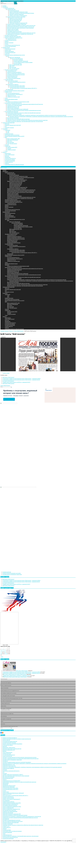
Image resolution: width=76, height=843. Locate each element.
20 (5, 652)
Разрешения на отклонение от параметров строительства (20, 34)
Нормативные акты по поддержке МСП (11, 780)
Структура (7, 53)
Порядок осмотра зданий (12, 29)
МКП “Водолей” (12, 67)
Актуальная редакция (14, 10)
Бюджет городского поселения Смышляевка (12, 743)
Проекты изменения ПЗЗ (14, 21)
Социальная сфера (9, 79)
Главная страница (4, 331)
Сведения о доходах (9, 127)
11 (2, 650)
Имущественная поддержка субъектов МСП (14, 90)
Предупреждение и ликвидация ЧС (15, 94)
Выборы (6, 41)
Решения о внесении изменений (16, 14)
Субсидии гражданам (7, 832)
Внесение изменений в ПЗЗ (15, 20)
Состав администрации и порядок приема (23, 62)
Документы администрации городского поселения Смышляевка (17, 762)
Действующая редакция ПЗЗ (15, 19)
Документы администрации (11, 35)
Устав (6, 151)
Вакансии (7, 100)
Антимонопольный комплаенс (14, 78)
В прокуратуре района (10, 159)
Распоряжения (6, 819)
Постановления (6, 800)
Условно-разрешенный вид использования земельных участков (21, 32)
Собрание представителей (8, 122)
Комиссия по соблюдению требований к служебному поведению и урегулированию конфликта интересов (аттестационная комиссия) (36, 115)
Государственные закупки (10, 40)
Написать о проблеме (9, 399)
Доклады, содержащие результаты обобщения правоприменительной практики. (25, 104)
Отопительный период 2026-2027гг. (17, 87)
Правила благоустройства (13, 30)
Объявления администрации (11, 99)
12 (3, 650)
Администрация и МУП (12, 147)
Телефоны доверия (11, 149)
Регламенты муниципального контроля (16, 74)
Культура (7, 156)
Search (1, 3)
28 (6, 653)
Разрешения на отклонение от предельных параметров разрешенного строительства (22, 816)
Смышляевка (3, 842)
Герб (8, 131)
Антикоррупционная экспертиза (14, 114)
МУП (8, 56)
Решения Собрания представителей (13, 36)
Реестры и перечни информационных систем (15, 55)
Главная (4, 5)
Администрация (6, 47)
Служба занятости (9, 162)
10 (1, 650)
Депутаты (7, 124)
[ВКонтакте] (1, 732)
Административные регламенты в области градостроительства (21, 25)
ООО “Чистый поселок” (14, 68)
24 (1, 653)
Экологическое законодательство (12, 45)
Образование (10, 89)
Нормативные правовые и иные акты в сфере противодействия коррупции (24, 112)
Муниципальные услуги (12, 76)
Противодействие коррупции (11, 111)
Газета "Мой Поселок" (19, 331)
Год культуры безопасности (13, 93)
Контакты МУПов (18, 63)
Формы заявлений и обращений (21, 61)
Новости (4, 152)
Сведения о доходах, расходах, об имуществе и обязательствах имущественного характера (27, 120)
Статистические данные (12, 80)
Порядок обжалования (12, 77)
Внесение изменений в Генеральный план (12, 748)
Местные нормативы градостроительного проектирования (20, 28)
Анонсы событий (6, 740)
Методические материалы (13, 117)
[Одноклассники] (2, 732)
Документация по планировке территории (16, 24)
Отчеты (6, 44)
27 (5, 653)
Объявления (7, 157)
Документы (5, 7)
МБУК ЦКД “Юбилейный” (14, 57)
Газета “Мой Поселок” (10, 154)
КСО (6, 126)
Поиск (1, 2)
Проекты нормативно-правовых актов (13, 37)
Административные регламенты (14, 72)
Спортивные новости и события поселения (14, 164)
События (7, 163)
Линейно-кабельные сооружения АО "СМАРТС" (13, 774)
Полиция (7, 144)
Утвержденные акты (11, 39)
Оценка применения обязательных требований (17, 109)
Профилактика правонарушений (14, 105)
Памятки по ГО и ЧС (11, 95)
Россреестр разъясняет (10, 160)
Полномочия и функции (10, 52)
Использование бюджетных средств (17, 82)
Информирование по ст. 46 (13, 106)
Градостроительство (9, 8)
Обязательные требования (13, 108)
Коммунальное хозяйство (12, 84)
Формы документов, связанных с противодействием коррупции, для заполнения (25, 121)
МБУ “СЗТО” (12, 66)
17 (1, 652)
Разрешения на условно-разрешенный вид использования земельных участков (20, 817)
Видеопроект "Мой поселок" (9, 747)
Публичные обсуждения (10, 48)
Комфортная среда (9, 133)
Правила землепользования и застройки (16, 16)
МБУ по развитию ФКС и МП (15, 64)
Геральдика (7, 130)
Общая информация (9, 51)
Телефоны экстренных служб (13, 96)
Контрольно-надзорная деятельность (13, 103)
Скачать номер (6, 373)
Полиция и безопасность (10, 158)
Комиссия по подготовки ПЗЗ (15, 18)
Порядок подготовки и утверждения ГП (18, 15)
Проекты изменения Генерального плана (18, 12)
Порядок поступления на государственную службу (18, 101)
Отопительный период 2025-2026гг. (17, 85)
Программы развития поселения (14, 31)
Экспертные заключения (10, 46)
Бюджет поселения (9, 42)
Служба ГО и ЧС (8, 92)
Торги (6, 98)
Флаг (8, 132)
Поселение (5, 128)
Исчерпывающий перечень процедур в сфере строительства (20, 26)
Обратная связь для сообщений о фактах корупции (18, 119)
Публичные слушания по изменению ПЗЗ (18, 23)
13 (5, 650)
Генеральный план (11, 9)
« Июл (1, 656)
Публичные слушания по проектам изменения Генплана (21, 13)
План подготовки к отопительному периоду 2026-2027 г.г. (24, 88)
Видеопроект (8, 153)
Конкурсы (5, 769)
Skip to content (3, 168)
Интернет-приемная (18, 60)
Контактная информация (17, 58)
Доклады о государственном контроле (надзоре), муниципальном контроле (24, 110)
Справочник (7, 146)
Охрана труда (8, 50)
